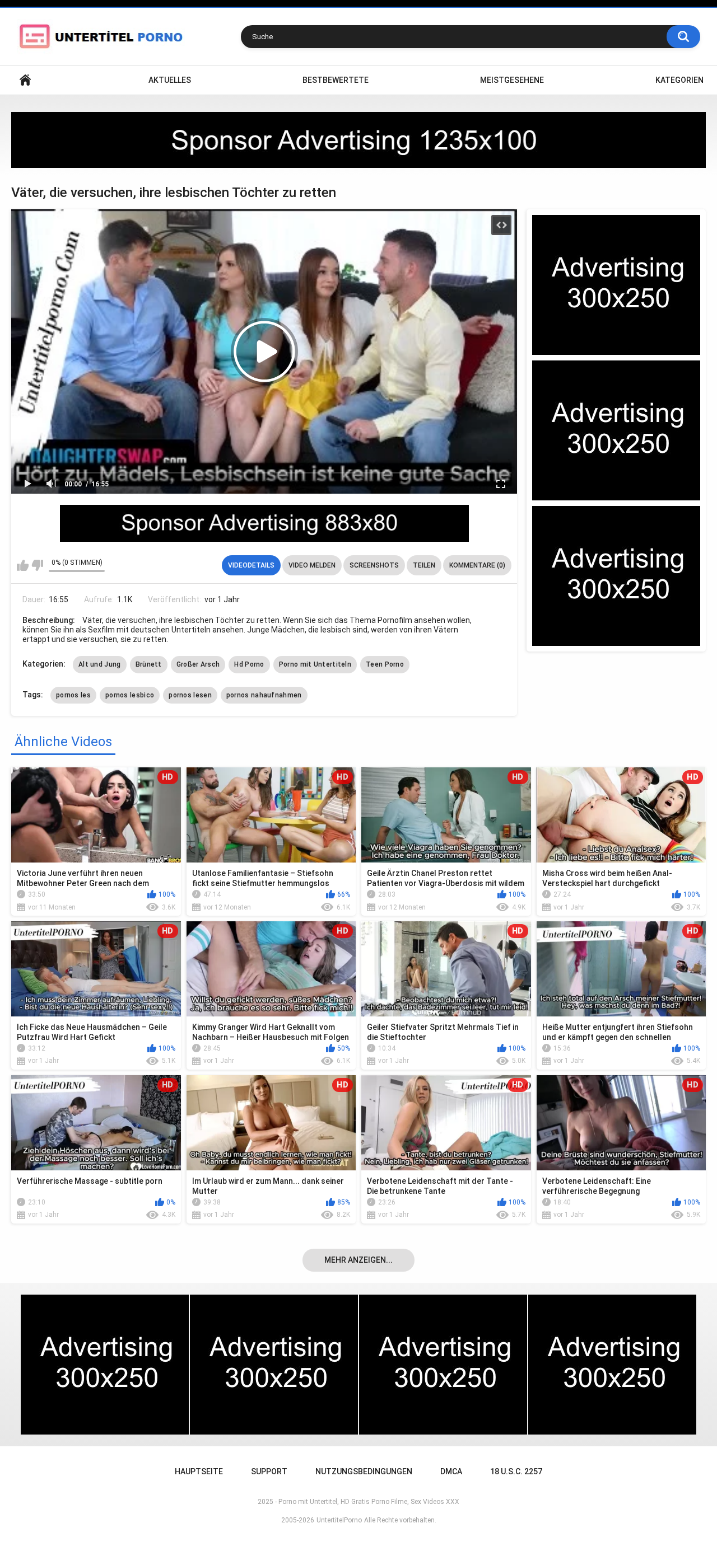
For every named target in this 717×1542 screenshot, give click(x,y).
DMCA (451, 1471)
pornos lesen (190, 695)
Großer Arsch (198, 664)
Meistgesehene (512, 80)
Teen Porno (385, 664)
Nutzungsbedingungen (363, 1471)
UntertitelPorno (339, 1520)
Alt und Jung (99, 664)
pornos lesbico (129, 695)
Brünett (149, 664)
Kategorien (679, 80)
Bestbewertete (335, 80)
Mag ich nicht (37, 565)
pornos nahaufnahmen (264, 695)
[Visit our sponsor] (358, 140)
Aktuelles (169, 80)
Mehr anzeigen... (358, 1259)
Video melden (312, 565)
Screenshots (374, 565)
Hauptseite (25, 80)
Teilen (424, 565)
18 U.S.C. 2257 (516, 1471)
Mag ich (23, 565)
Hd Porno (249, 664)
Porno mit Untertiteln (315, 664)
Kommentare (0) (477, 565)
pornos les (73, 695)
